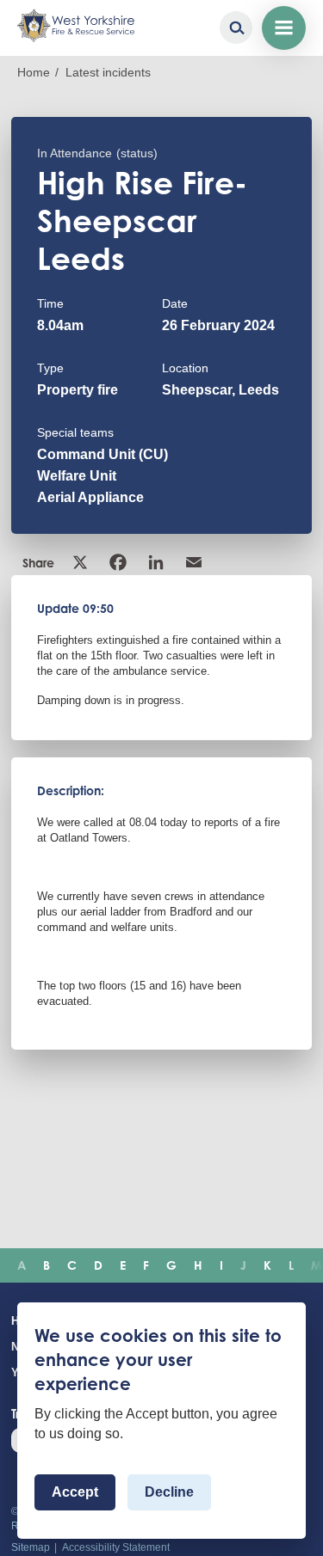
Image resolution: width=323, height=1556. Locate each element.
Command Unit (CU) (102, 454)
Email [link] (195, 562)
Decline (169, 1492)
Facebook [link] (119, 562)
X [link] (81, 562)
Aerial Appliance (90, 497)
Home (33, 72)
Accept (75, 1492)
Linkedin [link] (157, 562)
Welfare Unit (76, 476)
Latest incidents (108, 72)
